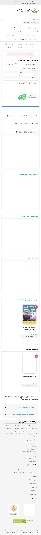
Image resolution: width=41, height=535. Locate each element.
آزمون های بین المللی (32, 36)
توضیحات (34, 116)
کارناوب (8, 533)
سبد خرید (16, 2)
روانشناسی (35, 40)
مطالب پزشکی (32, 459)
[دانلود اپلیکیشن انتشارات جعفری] (19, 521)
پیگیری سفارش (24, 2)
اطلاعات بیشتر (23, 116)
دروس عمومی (22, 36)
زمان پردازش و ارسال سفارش (28, 451)
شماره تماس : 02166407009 (28, 3)
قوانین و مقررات (31, 449)
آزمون (15, 32)
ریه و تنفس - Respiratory (30, 216)
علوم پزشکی (21, 40)
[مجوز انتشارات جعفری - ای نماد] (29, 510)
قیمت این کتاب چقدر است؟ (26, 407)
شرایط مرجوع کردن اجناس (29, 454)
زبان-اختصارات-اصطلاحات (24, 32)
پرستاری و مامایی (27, 28)
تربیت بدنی (35, 32)
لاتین (15, 40)
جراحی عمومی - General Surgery (27, 300)
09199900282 (33, 495)
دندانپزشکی (14, 36)
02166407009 (30, 480)
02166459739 (33, 491)
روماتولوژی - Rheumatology (29, 175)
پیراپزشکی (19, 28)
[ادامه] (33, 436)
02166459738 (33, 487)
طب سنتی (28, 40)
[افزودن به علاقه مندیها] (16, 64)
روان (9, 36)
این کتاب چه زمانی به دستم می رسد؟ (23, 414)
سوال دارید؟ (33, 2)
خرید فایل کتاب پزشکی (30, 446)
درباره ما (33, 456)
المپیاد (13, 28)
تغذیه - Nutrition (32, 258)
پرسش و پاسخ (11, 116)
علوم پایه (35, 28)
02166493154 (33, 484)
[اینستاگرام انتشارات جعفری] (31, 520)
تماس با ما (33, 444)
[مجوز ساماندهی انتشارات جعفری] (13, 510)
